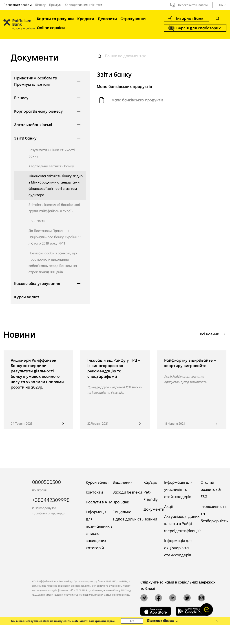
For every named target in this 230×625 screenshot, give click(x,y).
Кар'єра (150, 482)
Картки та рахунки (55, 18)
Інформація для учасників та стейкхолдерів (178, 489)
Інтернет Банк (189, 18)
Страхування (133, 18)
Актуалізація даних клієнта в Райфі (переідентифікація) (182, 523)
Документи (154, 509)
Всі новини (209, 334)
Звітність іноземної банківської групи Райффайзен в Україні (54, 207)
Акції (168, 506)
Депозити (107, 18)
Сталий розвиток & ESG (211, 489)
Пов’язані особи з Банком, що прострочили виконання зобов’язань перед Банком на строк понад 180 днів (53, 262)
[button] (206, 609)
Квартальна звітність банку (51, 166)
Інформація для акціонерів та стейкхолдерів (178, 547)
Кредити (85, 18)
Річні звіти (37, 221)
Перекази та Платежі (193, 5)
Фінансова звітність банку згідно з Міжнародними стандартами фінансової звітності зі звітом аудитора (56, 185)
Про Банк (121, 502)
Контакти (94, 492)
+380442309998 (51, 499)
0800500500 (46, 482)
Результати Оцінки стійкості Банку (52, 153)
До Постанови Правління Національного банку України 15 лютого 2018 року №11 (55, 236)
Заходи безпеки (127, 492)
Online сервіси (51, 27)
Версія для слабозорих (198, 28)
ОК (132, 621)
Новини (150, 519)
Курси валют (97, 482)
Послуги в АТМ (99, 502)
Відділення (123, 482)
